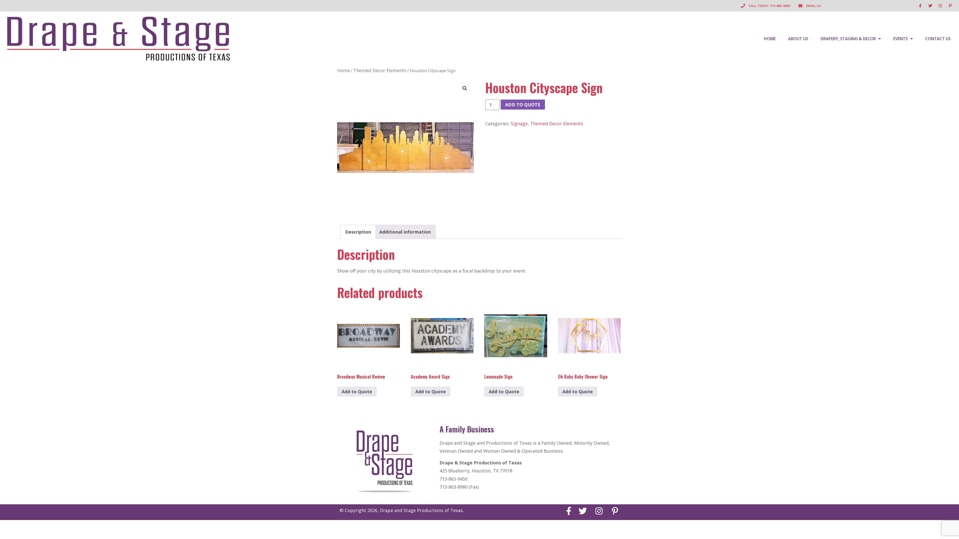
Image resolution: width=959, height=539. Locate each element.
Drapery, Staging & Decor (848, 38)
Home (770, 38)
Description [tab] (358, 232)
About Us (798, 38)
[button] (464, 88)
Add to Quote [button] (357, 392)
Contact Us (938, 38)
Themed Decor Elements (379, 70)
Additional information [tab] (405, 232)
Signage (519, 124)
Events (900, 38)
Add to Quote (522, 105)
